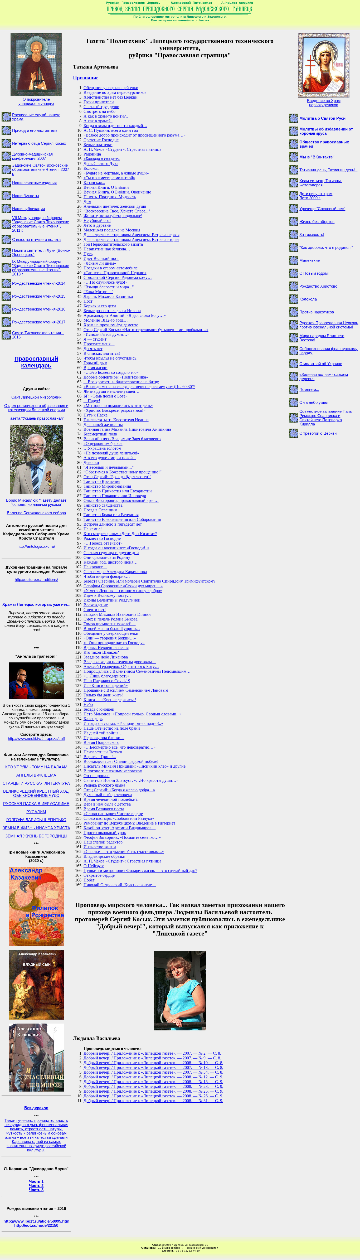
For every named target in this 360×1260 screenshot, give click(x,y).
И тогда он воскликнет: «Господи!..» (116, 548)
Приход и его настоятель (34, 130)
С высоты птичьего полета (36, 240)
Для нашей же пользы (103, 424)
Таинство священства (103, 505)
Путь (88, 253)
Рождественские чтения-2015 (38, 296)
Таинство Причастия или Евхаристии (118, 491)
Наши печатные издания (34, 183)
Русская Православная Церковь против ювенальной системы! (328, 325)
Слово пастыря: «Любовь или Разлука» (119, 818)
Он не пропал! (97, 775)
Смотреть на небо (99, 111)
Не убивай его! (97, 220)
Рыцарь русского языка (104, 785)
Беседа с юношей (99, 709)
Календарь (93, 718)
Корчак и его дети (100, 306)
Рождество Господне (102, 538)
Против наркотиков (316, 312)
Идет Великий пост (101, 258)
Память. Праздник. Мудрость (110, 197)
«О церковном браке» (103, 443)
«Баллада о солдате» (102, 159)
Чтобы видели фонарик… (107, 576)
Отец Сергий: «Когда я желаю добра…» (119, 790)
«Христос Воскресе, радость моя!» (114, 410)
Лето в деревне (97, 225)
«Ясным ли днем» (100, 263)
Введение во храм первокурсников (115, 92)
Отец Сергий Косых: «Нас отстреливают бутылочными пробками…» (146, 329)
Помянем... (309, 389)
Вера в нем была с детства (107, 804)
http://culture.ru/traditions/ (36, 580)
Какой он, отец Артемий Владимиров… (120, 828)
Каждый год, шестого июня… (111, 562)
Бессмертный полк (100, 434)
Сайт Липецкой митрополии (36, 397)
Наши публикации (28, 209)
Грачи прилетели (99, 102)
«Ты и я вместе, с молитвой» (109, 178)
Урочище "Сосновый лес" (322, 209)
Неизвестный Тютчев (103, 752)
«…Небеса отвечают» (103, 543)
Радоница (92, 154)
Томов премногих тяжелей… (110, 624)
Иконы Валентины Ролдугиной (112, 600)
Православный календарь (36, 362)
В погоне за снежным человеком (113, 771)
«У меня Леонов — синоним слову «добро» (123, 590)
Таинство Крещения (102, 481)
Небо (88, 704)
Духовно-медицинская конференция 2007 (32, 156)
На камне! (93, 529)
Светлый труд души (101, 106)
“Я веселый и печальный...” (109, 467)
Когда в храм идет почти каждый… (115, 125)
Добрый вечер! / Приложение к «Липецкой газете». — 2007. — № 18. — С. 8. (153, 1067)
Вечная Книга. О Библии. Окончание (117, 192)
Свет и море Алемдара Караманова (115, 571)
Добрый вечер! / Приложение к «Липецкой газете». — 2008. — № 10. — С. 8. (153, 1062)
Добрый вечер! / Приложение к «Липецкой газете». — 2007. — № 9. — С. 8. (152, 1058)
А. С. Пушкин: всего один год (111, 130)
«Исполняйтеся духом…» (106, 334)
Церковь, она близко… (104, 737)
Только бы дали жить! (103, 695)
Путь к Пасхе (96, 415)
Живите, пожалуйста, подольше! (113, 216)
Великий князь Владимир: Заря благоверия (122, 439)
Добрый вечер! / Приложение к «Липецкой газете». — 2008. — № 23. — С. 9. (153, 1086)
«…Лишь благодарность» (106, 676)
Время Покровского (101, 742)
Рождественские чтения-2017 (38, 322)
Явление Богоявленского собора (36, 513)
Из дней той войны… (103, 733)
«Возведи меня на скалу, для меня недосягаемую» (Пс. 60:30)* (139, 386)
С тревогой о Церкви (318, 433)
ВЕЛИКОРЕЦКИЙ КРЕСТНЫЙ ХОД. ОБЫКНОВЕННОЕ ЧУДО (36, 793)
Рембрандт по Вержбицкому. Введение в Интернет (129, 823)
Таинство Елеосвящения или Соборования (122, 519)
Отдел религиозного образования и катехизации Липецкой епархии (36, 408)
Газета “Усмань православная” (36, 418)
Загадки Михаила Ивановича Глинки (117, 614)
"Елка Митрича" (98, 291)
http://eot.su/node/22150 (36, 1225)
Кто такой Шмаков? (101, 652)
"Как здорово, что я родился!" (326, 247)
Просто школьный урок (105, 832)
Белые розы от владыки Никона (112, 310)
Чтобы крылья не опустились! (111, 358)
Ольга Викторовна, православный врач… (121, 500)
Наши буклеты (25, 196)
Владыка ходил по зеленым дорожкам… (120, 662)
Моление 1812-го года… (106, 320)
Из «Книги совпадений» (106, 685)
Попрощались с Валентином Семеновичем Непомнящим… (137, 671)
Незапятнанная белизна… (107, 249)
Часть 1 (36, 1181)
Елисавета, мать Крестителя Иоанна (116, 420)
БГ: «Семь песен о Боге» (106, 396)
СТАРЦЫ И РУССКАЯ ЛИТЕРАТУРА (36, 783)
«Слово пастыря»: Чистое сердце (113, 813)
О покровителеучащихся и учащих (36, 101)
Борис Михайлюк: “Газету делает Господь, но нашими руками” (36, 502)
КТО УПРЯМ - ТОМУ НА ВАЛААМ (36, 767)
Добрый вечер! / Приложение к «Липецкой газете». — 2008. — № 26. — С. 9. (153, 1096)
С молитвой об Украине (320, 364)
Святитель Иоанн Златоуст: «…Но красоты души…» (131, 780)
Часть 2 (36, 1186)
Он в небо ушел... (315, 402)
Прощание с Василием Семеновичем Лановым (126, 690)
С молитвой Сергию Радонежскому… (118, 277)
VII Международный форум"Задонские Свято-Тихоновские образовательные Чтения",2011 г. (40, 224)
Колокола (308, 299)
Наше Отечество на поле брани (112, 728)
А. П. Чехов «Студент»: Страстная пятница (122, 149)
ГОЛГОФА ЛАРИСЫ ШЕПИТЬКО (36, 820)
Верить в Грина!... (100, 756)
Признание (85, 77)
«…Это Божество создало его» (111, 372)
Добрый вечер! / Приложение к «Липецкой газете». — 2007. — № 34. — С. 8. (153, 1072)
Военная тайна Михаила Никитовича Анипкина (127, 429)
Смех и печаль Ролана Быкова (111, 619)
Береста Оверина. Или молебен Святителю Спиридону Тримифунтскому (149, 581)
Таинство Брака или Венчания (111, 514)
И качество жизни (100, 847)
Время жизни (96, 367)
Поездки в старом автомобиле (111, 268)
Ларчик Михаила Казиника (108, 296)
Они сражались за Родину (107, 557)
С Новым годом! (314, 273)
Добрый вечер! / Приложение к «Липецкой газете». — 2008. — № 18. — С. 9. (153, 1081)
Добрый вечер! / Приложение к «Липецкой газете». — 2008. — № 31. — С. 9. (153, 1100)
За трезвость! (311, 234)
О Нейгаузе (94, 866)
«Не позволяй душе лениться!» (111, 453)
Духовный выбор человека (108, 794)
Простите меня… (99, 344)
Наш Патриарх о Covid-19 (107, 681)
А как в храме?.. (98, 121)
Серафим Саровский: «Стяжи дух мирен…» (123, 586)
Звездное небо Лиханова (106, 657)
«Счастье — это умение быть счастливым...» (124, 851)
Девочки (91, 462)
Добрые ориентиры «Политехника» (116, 377)
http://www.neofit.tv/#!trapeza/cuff (36, 738)
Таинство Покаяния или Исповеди (115, 495)
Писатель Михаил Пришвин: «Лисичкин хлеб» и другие (135, 766)
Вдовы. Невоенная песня (106, 647)
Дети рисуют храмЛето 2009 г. (315, 196)
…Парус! (92, 401)
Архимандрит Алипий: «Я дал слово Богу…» (125, 315)
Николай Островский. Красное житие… (120, 885)
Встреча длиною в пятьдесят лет (113, 524)
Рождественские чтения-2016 (38, 309)
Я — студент (95, 339)
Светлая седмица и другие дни (111, 552)
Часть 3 (36, 1190)
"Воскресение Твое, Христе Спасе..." (117, 211)
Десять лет (93, 348)
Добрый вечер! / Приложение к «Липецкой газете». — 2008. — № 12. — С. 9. (153, 1077)
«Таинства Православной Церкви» (115, 272)
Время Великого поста (104, 809)
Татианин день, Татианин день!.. (328, 170)
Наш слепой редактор (103, 842)
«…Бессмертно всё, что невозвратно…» (119, 747)
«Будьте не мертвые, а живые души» (116, 173)
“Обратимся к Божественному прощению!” (123, 472)
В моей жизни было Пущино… (112, 628)
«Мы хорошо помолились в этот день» (118, 405)
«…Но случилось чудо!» (105, 282)
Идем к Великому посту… (107, 595)
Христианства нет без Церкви (111, 97)
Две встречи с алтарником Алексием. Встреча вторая (131, 239)
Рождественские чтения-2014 (38, 283)
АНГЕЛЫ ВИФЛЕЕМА (36, 775)
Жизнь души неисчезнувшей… (111, 391)
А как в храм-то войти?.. (106, 116)
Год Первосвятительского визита (113, 244)
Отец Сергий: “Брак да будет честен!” (117, 476)
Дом (87, 201)
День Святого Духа (101, 163)
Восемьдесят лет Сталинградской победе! (121, 761)
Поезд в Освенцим (100, 510)
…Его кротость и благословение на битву (121, 382)
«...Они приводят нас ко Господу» (114, 643)
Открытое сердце (99, 875)
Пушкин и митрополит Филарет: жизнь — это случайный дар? (140, 870)
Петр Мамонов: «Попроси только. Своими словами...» (133, 714)
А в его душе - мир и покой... (110, 457)
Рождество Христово (318, 286)
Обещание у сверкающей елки (111, 87)
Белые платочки (98, 144)
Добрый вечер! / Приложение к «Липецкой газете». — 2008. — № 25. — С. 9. (153, 1091)
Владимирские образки (104, 856)
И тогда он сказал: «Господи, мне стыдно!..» (123, 723)
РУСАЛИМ (36, 812)
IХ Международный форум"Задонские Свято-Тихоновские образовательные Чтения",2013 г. (40, 267)
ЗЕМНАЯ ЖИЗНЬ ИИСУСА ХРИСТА (36, 828)
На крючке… (95, 567)
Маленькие (309, 260)
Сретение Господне (101, 140)
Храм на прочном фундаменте (111, 325)
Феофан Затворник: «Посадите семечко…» (122, 837)
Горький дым (95, 363)
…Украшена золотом (102, 448)
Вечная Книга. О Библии (106, 187)
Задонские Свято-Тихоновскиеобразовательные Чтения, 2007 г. (40, 169)
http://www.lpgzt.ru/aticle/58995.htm (36, 1221)
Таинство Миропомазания (107, 486)
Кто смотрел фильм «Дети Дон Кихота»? (120, 533)
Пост (88, 301)
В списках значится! (102, 353)
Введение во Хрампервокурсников (323, 103)
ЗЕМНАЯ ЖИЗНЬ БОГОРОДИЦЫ (36, 836)
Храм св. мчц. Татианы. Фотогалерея (320, 183)
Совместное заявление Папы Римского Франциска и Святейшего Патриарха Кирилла (326, 417)
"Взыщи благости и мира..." (109, 287)
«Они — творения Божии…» (110, 638)
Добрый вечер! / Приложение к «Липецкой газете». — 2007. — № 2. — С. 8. (152, 1053)
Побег (89, 880)
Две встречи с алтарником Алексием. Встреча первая (131, 234)
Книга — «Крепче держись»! (110, 699)
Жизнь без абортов (316, 222)
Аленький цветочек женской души (115, 206)
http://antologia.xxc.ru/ (36, 546)
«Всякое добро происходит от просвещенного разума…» (135, 135)
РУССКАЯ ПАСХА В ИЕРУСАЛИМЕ (36, 804)
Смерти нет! (95, 609)
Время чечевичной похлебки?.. (111, 799)
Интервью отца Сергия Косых (39, 143)
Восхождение (96, 605)
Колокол (91, 168)
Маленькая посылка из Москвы (112, 230)
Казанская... (94, 182)
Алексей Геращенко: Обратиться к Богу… (121, 666)
